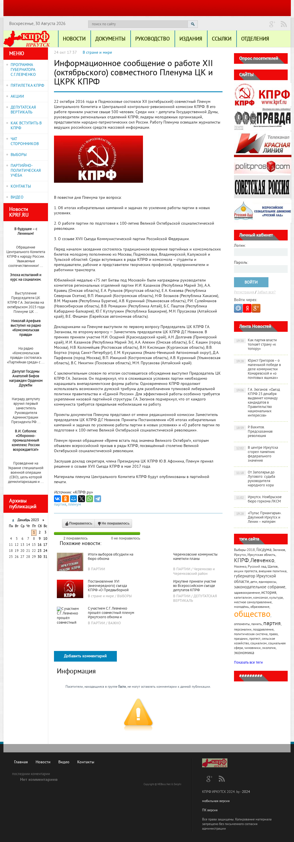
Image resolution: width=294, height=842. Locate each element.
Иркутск (240, 555)
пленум (74, 504)
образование (259, 607)
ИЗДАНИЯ (190, 39)
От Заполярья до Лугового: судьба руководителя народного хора (255, 479)
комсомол (260, 598)
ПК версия (210, 810)
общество (252, 614)
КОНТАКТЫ (21, 186)
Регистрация (244, 292)
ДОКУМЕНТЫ (110, 39)
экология (269, 648)
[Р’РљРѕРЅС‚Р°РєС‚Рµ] (57, 498)
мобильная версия (216, 801)
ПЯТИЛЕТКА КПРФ (27, 85)
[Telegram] (97, 498)
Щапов (273, 567)
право (273, 634)
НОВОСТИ (74, 39)
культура (276, 598)
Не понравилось (115, 523)
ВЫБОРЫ (19, 155)
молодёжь (241, 607)
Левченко (262, 560)
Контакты (85, 762)
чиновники (252, 648)
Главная (21, 762)
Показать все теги (248, 662)
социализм (258, 643)
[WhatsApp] (89, 498)
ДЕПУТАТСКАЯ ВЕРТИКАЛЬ (23, 110)
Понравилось (80, 523)
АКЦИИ (17, 96)
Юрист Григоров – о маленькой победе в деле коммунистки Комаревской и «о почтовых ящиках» (258, 369)
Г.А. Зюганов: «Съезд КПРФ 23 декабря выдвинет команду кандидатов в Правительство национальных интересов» (258, 403)
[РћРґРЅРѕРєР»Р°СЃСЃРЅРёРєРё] (65, 498)
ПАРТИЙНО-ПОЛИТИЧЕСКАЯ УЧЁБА (26, 170)
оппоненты (242, 624)
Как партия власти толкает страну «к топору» (256, 344)
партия (60, 504)
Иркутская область (261, 555)
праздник (241, 639)
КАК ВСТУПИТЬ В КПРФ (26, 126)
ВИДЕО (17, 197)
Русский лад (257, 567)
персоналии (243, 630)
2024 (246, 792)
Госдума (263, 550)
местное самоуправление (253, 602)
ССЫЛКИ (221, 39)
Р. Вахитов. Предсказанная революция (254, 431)
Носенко (240, 567)
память (256, 624)
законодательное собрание (259, 587)
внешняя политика (273, 571)
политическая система (251, 634)
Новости (43, 762)
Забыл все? (266, 292)
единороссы (267, 582)
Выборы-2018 (244, 550)
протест (254, 639)
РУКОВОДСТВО (152, 39)
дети (253, 582)
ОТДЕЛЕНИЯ (255, 39)
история (268, 593)
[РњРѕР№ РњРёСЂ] (73, 498)
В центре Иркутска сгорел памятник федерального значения (257, 454)
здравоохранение (247, 593)
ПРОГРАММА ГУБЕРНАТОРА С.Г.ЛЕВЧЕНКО (23, 70)
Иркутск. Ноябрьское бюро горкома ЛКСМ (259, 499)
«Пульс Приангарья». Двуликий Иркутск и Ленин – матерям (259, 517)
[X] (81, 498)
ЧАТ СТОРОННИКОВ (25, 142)
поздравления (263, 630)
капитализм (243, 598)
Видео (63, 762)
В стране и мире (97, 52)
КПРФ (241, 560)
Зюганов (279, 550)
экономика (244, 653)
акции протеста (245, 571)
